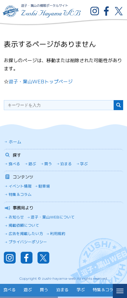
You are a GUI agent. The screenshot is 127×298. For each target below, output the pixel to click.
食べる (14, 164)
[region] (56, 291)
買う (48, 164)
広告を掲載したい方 (26, 233)
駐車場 (44, 186)
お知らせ (16, 217)
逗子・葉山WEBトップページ (41, 82)
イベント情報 (20, 186)
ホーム (15, 142)
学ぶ (84, 164)
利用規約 (57, 233)
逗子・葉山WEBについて (53, 217)
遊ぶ (32, 164)
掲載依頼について (24, 225)
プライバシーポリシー (28, 242)
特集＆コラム (20, 194)
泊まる (66, 164)
